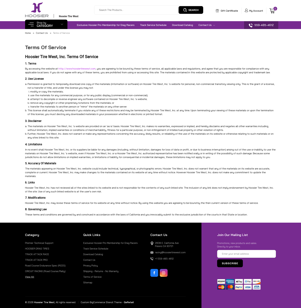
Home (28, 33)
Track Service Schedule (153, 25)
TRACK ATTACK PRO (36, 259)
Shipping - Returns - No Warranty (101, 271)
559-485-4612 (264, 25)
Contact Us (205, 25)
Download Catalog (182, 25)
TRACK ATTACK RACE (37, 254)
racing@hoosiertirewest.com (170, 252)
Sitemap (87, 282)
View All (29, 276)
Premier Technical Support (39, 242)
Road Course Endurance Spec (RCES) (45, 265)
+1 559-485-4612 (164, 258)
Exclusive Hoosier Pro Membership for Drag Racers (106, 25)
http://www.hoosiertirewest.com (77, 68)
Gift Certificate (229, 10)
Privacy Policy (90, 265)
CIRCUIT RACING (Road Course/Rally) (45, 271)
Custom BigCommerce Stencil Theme (101, 302)
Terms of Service (61, 33)
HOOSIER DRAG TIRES (37, 248)
